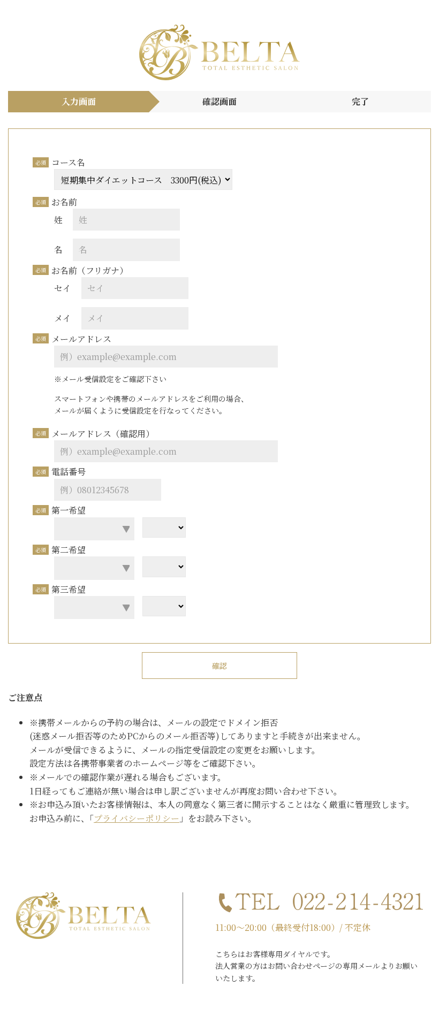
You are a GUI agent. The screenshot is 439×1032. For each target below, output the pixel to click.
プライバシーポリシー (136, 818)
